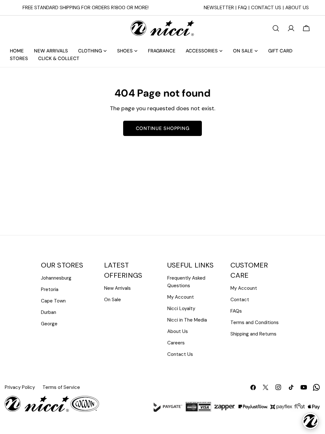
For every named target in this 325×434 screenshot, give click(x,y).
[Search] (275, 28)
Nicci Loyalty (181, 308)
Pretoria (49, 289)
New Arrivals (117, 288)
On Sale (112, 299)
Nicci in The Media (187, 320)
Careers (176, 343)
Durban (48, 312)
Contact (239, 299)
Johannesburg (56, 278)
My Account (180, 297)
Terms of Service (61, 387)
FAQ (242, 7)
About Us (297, 7)
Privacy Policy (20, 387)
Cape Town (53, 301)
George (49, 324)
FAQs (236, 311)
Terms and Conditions (254, 322)
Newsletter (219, 7)
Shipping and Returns (253, 334)
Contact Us (266, 7)
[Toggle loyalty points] (310, 421)
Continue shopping (162, 128)
